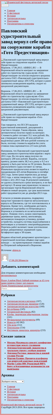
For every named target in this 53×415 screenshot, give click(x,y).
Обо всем (11, 325)
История (11, 16)
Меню (5, 5)
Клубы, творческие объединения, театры (27, 314)
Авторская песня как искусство (23, 306)
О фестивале (13, 13)
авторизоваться (8, 275)
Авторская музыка (16, 18)
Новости (24, 260)
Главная (11, 10)
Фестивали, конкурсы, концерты (23, 330)
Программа (12, 21)
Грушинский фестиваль (19, 312)
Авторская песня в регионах (21, 301)
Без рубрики (13, 309)
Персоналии (13, 327)
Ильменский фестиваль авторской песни (21, 404)
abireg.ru (16, 250)
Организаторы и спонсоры (20, 23)
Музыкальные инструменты (21, 319)
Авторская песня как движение (23, 304)
